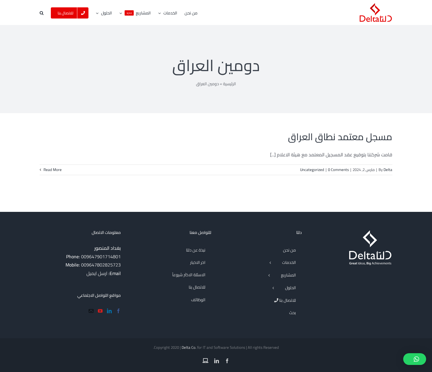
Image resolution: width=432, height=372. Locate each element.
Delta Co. (189, 347)
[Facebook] (118, 311)
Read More (52, 169)
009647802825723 (101, 264)
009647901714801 (101, 256)
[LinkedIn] (109, 311)
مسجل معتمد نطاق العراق (340, 136)
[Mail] (91, 311)
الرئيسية (229, 84)
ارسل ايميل (96, 273)
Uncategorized (312, 169)
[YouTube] (100, 311)
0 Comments (338, 169)
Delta (388, 169)
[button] (41, 12)
